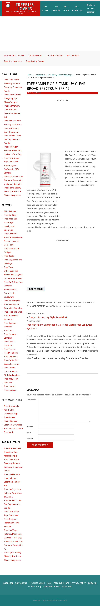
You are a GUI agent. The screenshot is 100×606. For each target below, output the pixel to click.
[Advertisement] (50, 35)
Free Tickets (9, 367)
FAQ (49, 583)
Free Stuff (45, 8)
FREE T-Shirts (10, 211)
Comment (31, 400)
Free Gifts (66, 8)
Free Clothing (10, 215)
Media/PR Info (61, 583)
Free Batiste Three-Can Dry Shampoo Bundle (13, 139)
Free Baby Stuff (11, 379)
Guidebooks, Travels (13, 278)
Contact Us (21, 583)
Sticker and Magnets (13, 274)
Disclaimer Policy (51, 586)
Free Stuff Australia (13, 61)
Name (30, 426)
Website (30, 438)
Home (30, 75)
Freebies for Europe (35, 61)
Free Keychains (10, 356)
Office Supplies (11, 271)
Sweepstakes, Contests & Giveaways (10, 293)
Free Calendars (10, 233)
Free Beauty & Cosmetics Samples (60, 75)
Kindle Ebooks (10, 421)
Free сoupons (10, 390)
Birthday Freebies (12, 375)
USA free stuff (35, 55)
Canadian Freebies (54, 55)
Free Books (9, 256)
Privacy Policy (78, 583)
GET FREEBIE (36, 289)
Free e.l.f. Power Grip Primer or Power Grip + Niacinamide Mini (13, 180)
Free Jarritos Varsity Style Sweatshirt (48, 317)
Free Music (9, 432)
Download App (10, 413)
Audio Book (9, 410)
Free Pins (8, 382)
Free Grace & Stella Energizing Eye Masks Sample (12, 98)
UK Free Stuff (73, 55)
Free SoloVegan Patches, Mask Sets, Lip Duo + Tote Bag (13, 150)
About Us (8, 583)
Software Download (13, 425)
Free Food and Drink (13, 312)
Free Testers (9, 349)
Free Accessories (11, 241)
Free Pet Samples (12, 300)
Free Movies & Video (13, 428)
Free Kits (8, 330)
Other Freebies (11, 371)
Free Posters (9, 386)
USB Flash (8, 245)
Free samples (40, 75)
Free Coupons (77, 8)
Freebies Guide (37, 583)
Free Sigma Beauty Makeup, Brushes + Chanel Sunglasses (12, 191)
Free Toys (8, 267)
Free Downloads (11, 406)
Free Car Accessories (13, 237)
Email (30, 432)
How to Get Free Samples (91, 8)
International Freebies (14, 55)
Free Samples (55, 8)
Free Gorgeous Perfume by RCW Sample (11, 169)
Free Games (9, 417)
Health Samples (11, 353)
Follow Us (67, 586)
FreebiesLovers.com (58, 600)
